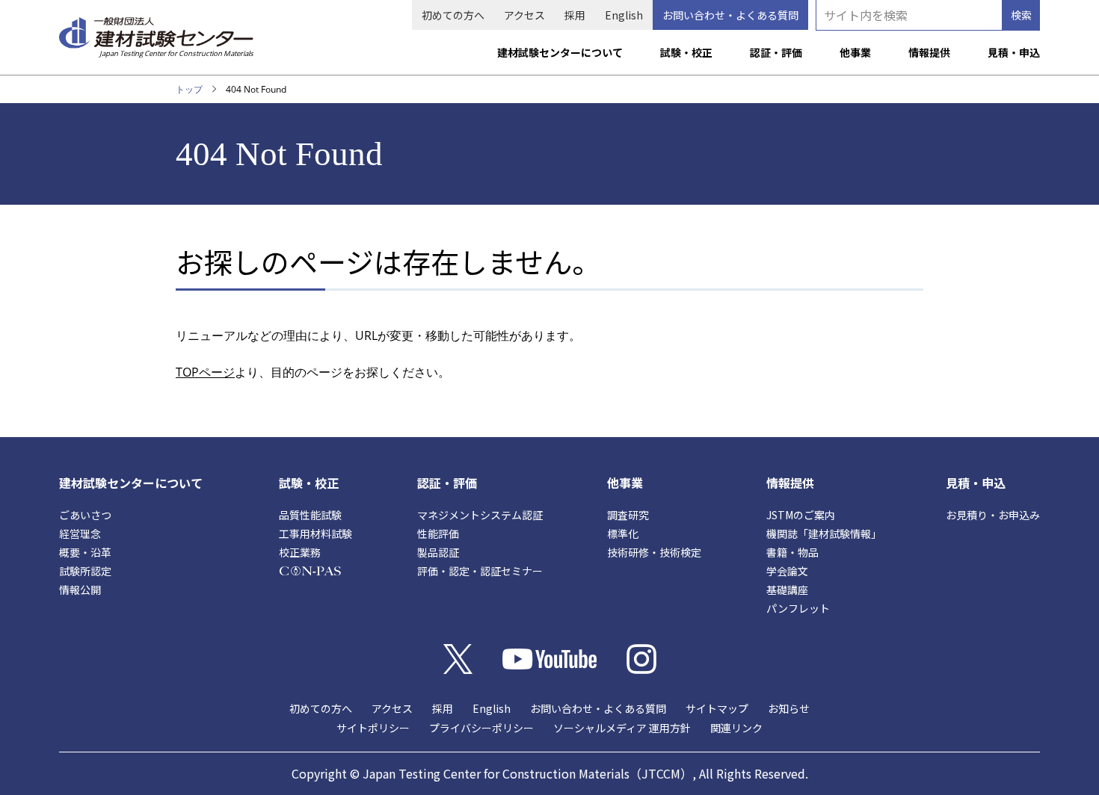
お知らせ (789, 708)
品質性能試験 (310, 514)
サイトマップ (717, 708)
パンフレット (798, 608)
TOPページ (205, 372)
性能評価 (438, 533)
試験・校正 (686, 52)
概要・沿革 (85, 552)
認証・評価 (776, 52)
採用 (574, 14)
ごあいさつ (85, 514)
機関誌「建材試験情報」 (823, 533)
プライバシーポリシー (481, 727)
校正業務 (300, 552)
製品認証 (438, 552)
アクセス (524, 14)
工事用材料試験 (315, 533)
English (624, 14)
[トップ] (156, 31)
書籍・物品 (792, 552)
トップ (189, 89)
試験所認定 (85, 570)
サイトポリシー (373, 727)
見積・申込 (1014, 52)
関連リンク (736, 727)
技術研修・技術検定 (654, 552)
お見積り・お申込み (993, 514)
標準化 (622, 533)
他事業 (855, 52)
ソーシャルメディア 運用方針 (622, 727)
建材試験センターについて (560, 52)
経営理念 (80, 533)
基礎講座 (787, 589)
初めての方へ (453, 14)
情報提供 (929, 52)
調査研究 (628, 514)
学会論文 (787, 570)
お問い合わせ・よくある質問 (730, 14)
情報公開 (80, 589)
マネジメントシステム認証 (480, 514)
